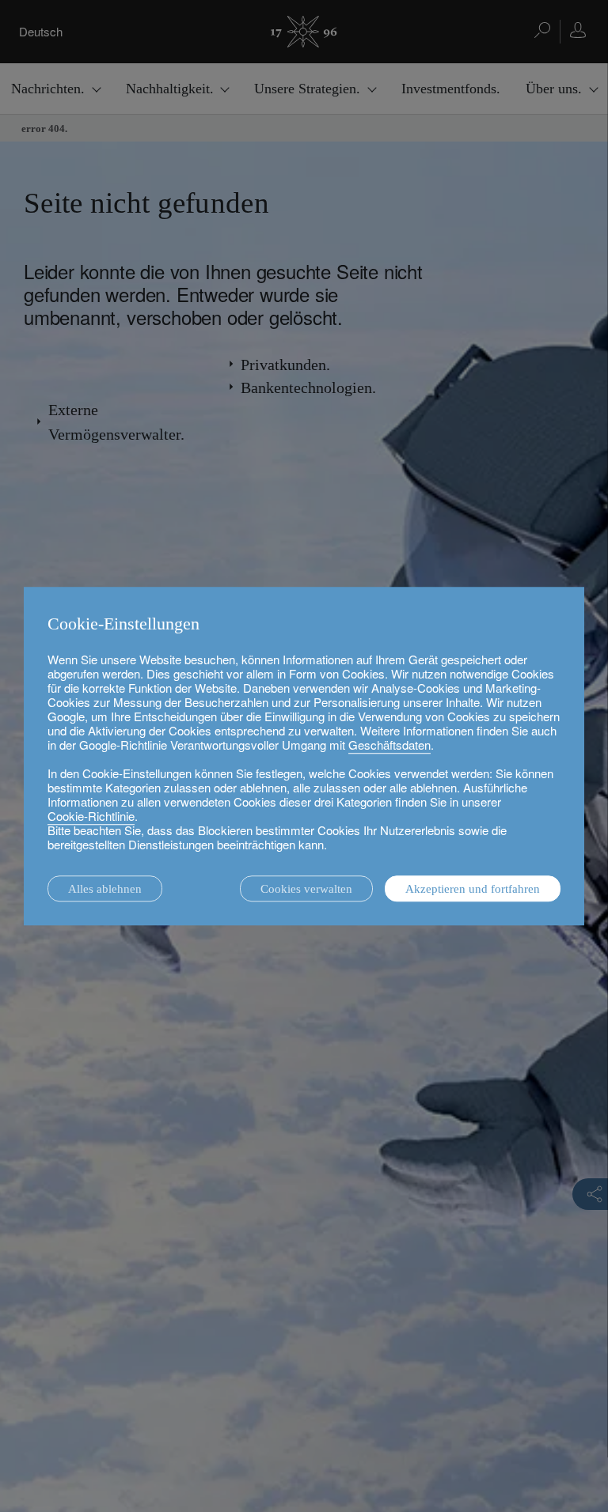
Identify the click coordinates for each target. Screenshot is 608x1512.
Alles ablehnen (105, 889)
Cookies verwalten (306, 889)
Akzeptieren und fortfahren (472, 889)
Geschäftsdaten (389, 744)
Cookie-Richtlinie (91, 815)
